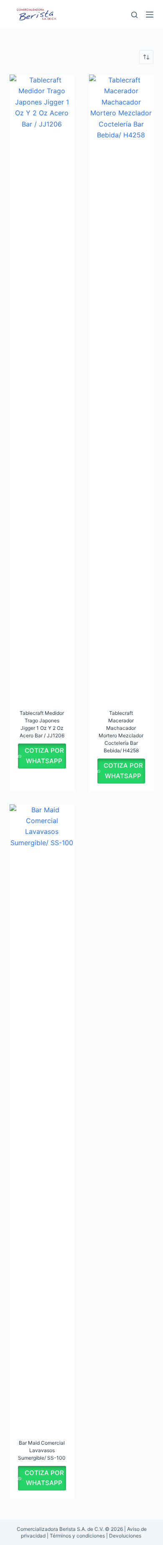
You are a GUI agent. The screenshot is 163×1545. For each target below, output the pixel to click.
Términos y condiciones (77, 1536)
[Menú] (149, 14)
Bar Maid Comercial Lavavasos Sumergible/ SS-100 (42, 1450)
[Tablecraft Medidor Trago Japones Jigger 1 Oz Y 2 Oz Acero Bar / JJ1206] (42, 387)
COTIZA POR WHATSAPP (44, 755)
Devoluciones (125, 1536)
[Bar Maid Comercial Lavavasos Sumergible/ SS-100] (42, 1116)
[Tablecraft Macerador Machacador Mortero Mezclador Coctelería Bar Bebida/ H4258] (121, 387)
